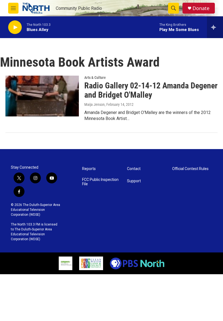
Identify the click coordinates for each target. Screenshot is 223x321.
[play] (15, 27)
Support (134, 181)
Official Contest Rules (190, 169)
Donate (201, 8)
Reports (89, 169)
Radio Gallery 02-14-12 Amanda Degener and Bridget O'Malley (151, 90)
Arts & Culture (95, 77)
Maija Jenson (94, 104)
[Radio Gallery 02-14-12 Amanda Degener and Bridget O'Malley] (42, 96)
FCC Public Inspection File (100, 182)
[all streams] (215, 27)
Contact (134, 169)
